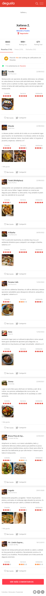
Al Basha (11, 232)
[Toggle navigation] (41, 3)
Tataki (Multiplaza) (15, 180)
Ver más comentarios (22, 581)
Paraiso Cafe (13, 282)
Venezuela (12, 592)
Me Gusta (9, 118)
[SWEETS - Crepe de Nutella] (7, 359)
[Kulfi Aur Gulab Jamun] (7, 156)
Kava (10, 332)
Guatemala (19, 592)
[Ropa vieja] (7, 310)
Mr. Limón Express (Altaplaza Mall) (16, 542)
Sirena (10, 381)
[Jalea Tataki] (7, 210)
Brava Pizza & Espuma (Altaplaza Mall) (16, 436)
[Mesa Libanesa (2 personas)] (7, 260)
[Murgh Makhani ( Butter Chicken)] (20, 156)
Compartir (22, 118)
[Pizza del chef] (7, 518)
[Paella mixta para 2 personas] (7, 411)
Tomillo (11, 71)
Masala (11, 126)
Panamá (23, 66)
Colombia (4, 592)
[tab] (6, 49)
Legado (11, 490)
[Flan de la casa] (20, 518)
